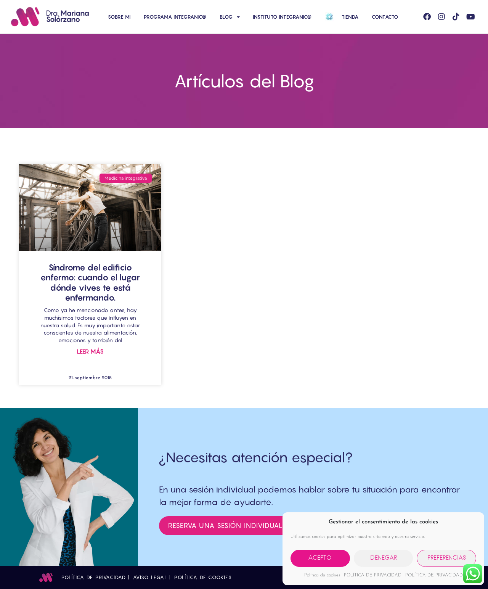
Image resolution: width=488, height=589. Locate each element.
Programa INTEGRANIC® (175, 17)
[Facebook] (427, 16)
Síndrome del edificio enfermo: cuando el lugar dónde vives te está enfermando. (90, 282)
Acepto (320, 558)
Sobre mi (119, 17)
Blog (226, 17)
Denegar (383, 558)
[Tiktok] (456, 16)
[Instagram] (441, 16)
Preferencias (446, 558)
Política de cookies (322, 575)
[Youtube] (470, 16)
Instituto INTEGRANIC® (282, 17)
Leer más (90, 351)
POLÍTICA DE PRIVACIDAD (372, 575)
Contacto (385, 17)
